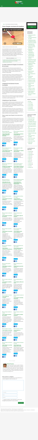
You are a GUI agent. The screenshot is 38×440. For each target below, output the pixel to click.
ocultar (15, 58)
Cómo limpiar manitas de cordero (6, 315)
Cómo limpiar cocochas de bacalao (7, 346)
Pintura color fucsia (31, 131)
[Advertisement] (19, 13)
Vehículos (30, 167)
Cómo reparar (30, 104)
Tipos (29, 165)
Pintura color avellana (32, 128)
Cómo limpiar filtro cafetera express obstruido (6, 134)
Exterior (29, 157)
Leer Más (4, 143)
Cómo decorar (30, 105)
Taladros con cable (31, 88)
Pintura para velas (31, 119)
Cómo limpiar (30, 107)
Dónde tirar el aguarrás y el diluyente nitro (7, 167)
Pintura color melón (31, 138)
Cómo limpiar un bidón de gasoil (18, 315)
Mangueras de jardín (31, 80)
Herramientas (30, 108)
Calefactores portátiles (32, 42)
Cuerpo (29, 155)
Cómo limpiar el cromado (5, 297)
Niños (29, 161)
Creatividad (30, 154)
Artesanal (29, 151)
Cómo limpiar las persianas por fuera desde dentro (18, 183)
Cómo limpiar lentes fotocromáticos (18, 232)
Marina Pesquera (10, 363)
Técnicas (29, 164)
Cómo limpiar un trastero (17, 331)
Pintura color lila (31, 139)
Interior (29, 160)
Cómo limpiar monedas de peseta (18, 298)
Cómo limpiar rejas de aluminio (18, 216)
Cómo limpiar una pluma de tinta (7, 232)
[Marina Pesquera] (5, 367)
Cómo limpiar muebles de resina (7, 282)
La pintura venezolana (32, 124)
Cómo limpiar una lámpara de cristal (17, 346)
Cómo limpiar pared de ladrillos (18, 267)
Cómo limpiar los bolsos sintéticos (7, 199)
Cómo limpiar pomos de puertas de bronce (7, 151)
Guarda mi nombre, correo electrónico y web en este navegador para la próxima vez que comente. (12, 400)
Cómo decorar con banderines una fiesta (6, 183)
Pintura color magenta (32, 123)
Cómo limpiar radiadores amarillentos (7, 249)
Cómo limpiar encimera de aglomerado (18, 134)
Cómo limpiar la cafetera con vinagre (18, 199)
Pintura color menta (31, 141)
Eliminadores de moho (32, 59)
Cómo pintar (30, 102)
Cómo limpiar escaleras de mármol (7, 216)
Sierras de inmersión (31, 78)
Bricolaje (29, 101)
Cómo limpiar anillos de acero (18, 282)
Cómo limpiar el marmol (7, 330)
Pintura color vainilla (31, 130)
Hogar (29, 158)
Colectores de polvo (31, 81)
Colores (29, 152)
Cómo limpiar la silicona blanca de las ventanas (19, 167)
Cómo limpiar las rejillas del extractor (19, 151)
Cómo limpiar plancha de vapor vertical (18, 249)
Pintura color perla (31, 117)
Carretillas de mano (31, 89)
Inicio (4, 24)
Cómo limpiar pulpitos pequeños (6, 267)
